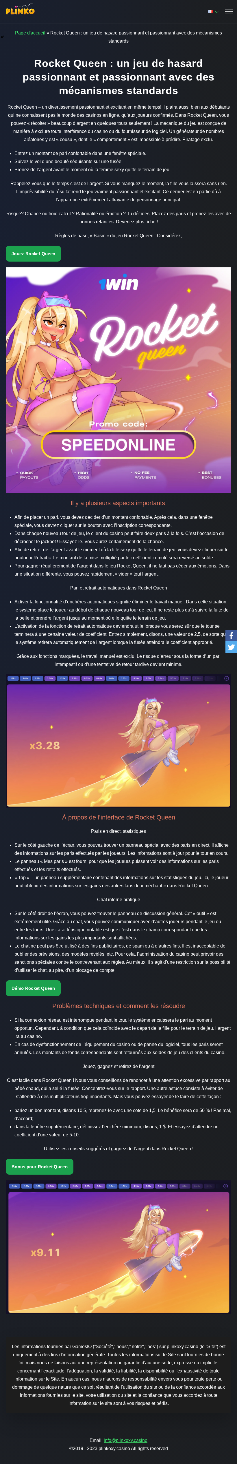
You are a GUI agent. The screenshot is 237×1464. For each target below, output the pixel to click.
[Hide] (2, 37)
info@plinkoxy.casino (125, 1440)
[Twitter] (231, 647)
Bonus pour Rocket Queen (40, 1166)
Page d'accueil (30, 32)
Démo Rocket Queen (33, 988)
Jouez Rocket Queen (33, 253)
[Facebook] (231, 635)
